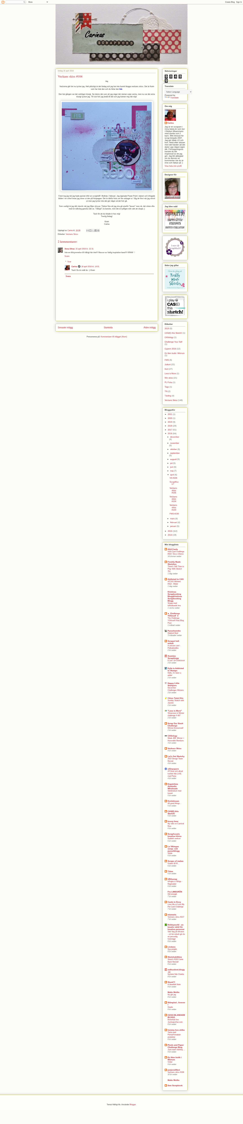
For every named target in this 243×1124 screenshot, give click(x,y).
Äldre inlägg (150, 327)
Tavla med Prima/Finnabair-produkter (174, 1034)
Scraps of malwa (175, 861)
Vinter (170, 1062)
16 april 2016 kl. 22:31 (85, 249)
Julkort (168, 364)
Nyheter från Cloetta (176, 974)
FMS (167, 360)
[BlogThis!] (90, 230)
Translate (174, 97)
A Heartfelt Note (174, 984)
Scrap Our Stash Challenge (175, 724)
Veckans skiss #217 (176, 917)
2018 (170, 426)
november (174, 443)
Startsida (108, 327)
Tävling (168, 396)
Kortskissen (173, 801)
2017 (170, 430)
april (172, 475)
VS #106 (173, 478)
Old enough (172, 894)
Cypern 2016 (170, 349)
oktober (173, 449)
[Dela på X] (93, 230)
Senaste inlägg (65, 327)
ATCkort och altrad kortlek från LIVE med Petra (175, 773)
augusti (173, 459)
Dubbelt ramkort (174, 838)
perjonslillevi (174, 1070)
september (175, 453)
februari (174, 522)
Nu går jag (172, 995)
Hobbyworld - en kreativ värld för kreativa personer (176, 927)
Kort (166, 369)
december (174, 437)
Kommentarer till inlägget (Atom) (114, 337)
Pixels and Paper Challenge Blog (176, 1046)
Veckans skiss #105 (173, 490)
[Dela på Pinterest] (98, 230)
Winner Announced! (175, 728)
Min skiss (169, 378)
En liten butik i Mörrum (175, 353)
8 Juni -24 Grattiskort (176, 660)
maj (172, 471)
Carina (74, 266)
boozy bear (173, 821)
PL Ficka (168, 382)
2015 (170, 531)
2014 (170, 535)
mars (172, 518)
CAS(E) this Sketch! (173, 333)
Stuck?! (171, 982)
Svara (67, 256)
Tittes (170, 871)
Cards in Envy (174, 902)
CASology (169, 337)
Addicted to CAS (176, 579)
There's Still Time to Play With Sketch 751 (176, 568)
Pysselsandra (174, 631)
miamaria (172, 915)
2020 (170, 418)
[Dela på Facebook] (95, 230)
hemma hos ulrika (176, 1030)
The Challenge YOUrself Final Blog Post (176, 620)
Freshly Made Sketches (174, 563)
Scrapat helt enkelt (173, 642)
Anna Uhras (70, 249)
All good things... (174, 803)
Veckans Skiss (72, 234)
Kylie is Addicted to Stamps (176, 669)
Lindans (172, 947)
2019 (167, 328)
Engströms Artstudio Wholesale (173, 786)
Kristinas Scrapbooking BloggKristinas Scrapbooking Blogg (175, 596)
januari (173, 526)
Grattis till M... (173, 863)
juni (172, 467)
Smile (170, 853)
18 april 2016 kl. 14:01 (90, 266)
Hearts (170, 1007)
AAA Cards (173, 549)
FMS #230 (174, 514)
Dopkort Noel (173, 633)
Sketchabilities (175, 957)
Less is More (170, 373)
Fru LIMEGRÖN (175, 892)
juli (171, 463)
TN (166, 391)
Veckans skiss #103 (173, 507)
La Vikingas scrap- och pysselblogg (174, 848)
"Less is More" (175, 711)
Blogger (133, 1104)
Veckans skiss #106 (176, 1072)
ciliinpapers (173, 769)
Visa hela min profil (173, 166)
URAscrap (172, 879)
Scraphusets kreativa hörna (174, 835)
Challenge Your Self (173, 342)
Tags (167, 387)
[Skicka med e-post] (87, 230)
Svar (69, 262)
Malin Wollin (173, 992)
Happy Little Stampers (173, 684)
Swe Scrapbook (175, 1085)
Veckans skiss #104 (173, 499)
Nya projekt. (172, 949)
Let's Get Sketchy (176, 756)
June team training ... (176, 1049)
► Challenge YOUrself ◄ (174, 614)
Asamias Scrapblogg (173, 657)
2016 (170, 433)
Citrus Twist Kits (175, 698)
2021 (170, 414)
